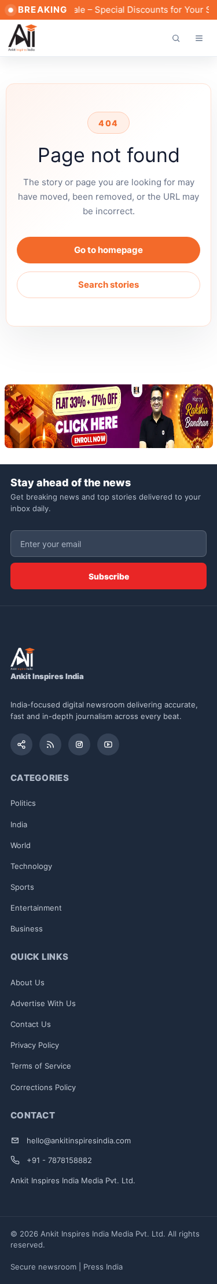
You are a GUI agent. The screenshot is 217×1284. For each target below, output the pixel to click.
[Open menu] (199, 38)
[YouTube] (108, 744)
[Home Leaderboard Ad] (109, 416)
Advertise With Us (43, 1003)
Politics (23, 803)
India (18, 824)
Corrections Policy (43, 1087)
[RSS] (50, 744)
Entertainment (36, 907)
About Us (27, 982)
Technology (31, 866)
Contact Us (30, 1024)
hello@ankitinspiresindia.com (79, 1140)
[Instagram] (79, 744)
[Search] (176, 38)
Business (26, 928)
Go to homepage (108, 249)
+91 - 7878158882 (59, 1160)
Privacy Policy (34, 1045)
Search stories (108, 284)
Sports (22, 887)
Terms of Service (40, 1065)
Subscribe (109, 576)
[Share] (21, 744)
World (20, 845)
